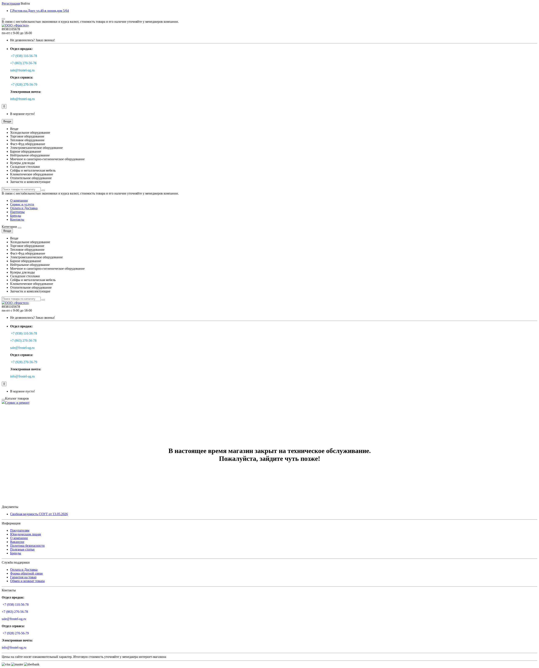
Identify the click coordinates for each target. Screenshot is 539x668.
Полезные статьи (22, 549)
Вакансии (17, 542)
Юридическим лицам (25, 534)
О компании (19, 200)
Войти (25, 3)
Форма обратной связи (26, 573)
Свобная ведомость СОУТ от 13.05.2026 (39, 514)
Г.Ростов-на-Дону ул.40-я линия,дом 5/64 (39, 10)
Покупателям (19, 530)
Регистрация (11, 3)
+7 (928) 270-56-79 (24, 84)
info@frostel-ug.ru (22, 99)
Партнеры (17, 212)
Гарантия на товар (23, 577)
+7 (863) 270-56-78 (23, 63)
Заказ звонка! (32, 40)
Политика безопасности (27, 545)
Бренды (15, 215)
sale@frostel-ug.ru (22, 70)
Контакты (17, 219)
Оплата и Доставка (23, 208)
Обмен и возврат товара (27, 581)
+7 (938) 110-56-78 (24, 56)
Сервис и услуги (22, 204)
